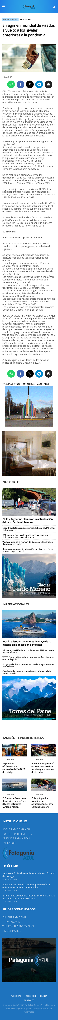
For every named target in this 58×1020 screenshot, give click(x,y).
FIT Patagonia (11, 921)
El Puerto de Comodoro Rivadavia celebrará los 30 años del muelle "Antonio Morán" (14, 802)
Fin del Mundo (12, 930)
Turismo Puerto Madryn (18, 926)
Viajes (39, 384)
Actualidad (25, 19)
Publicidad (16, 996)
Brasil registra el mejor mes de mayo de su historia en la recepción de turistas (26, 643)
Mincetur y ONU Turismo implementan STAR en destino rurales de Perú (28, 651)
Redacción (31, 996)
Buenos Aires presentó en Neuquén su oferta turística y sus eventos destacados (42, 768)
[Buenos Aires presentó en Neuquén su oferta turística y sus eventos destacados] (43, 750)
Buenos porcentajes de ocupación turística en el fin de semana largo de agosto (27, 550)
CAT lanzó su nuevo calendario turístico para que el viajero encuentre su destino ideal (26, 536)
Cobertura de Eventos (17, 833)
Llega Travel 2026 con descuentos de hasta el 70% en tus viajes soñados (28, 528)
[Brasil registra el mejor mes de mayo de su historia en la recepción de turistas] (29, 624)
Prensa (43, 996)
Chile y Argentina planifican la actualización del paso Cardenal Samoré (27, 520)
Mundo (17, 384)
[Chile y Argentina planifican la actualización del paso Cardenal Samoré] (29, 501)
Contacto (29, 1000)
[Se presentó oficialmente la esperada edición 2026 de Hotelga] (14, 750)
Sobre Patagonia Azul (16, 829)
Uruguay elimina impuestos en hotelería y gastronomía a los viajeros (28, 665)
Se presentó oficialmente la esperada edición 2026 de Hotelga (13, 768)
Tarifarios (8, 842)
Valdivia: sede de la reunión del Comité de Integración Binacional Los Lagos (27, 542)
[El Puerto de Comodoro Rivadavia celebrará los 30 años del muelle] (14, 785)
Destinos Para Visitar (16, 838)
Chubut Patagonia (14, 917)
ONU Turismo (29, 384)
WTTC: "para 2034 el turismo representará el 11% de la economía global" (27, 658)
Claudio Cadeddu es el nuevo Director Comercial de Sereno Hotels (26, 672)
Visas (46, 384)
